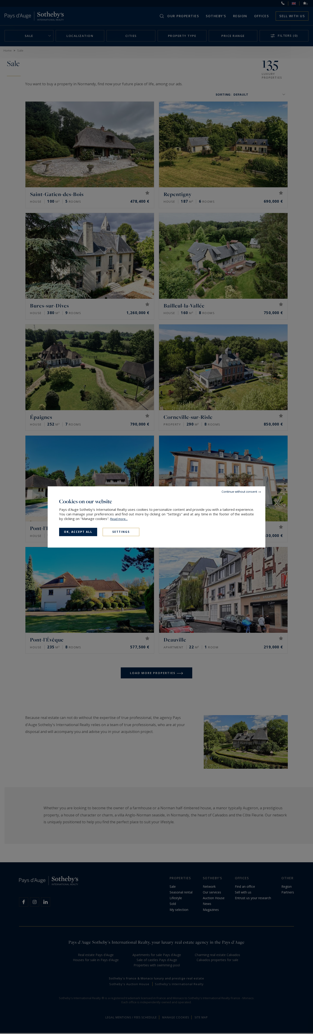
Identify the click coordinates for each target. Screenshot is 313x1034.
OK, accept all (78, 532)
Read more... (119, 519)
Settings (121, 532)
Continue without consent (239, 491)
